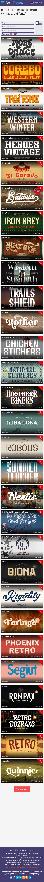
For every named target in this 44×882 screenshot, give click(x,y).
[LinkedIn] (20, 877)
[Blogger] (23, 877)
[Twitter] (17, 877)
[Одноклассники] (26, 877)
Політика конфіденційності (29, 868)
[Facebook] (14, 877)
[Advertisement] (22, 819)
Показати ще (22, 789)
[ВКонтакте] (11, 877)
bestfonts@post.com (29, 866)
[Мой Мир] (30, 877)
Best (15, 3)
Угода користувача (12, 868)
